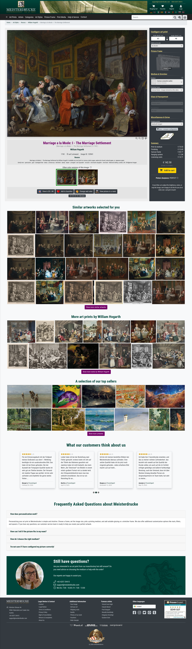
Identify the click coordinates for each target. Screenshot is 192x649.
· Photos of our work (76, 615)
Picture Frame (49, 17)
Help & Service (73, 17)
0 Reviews (81, 196)
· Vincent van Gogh (107, 604)
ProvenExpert (33, 483)
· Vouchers (73, 618)
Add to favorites (66, 191)
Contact (84, 17)
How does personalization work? (23, 514)
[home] (6, 17)
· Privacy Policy (42, 612)
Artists (20, 17)
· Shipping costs (74, 610)
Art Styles (39, 17)
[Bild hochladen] (184, 17)
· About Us (41, 620)
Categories (29, 17)
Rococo (23, 22)
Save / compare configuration (168, 129)
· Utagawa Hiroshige (107, 615)
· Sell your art (74, 607)
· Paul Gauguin (105, 610)
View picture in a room (107, 191)
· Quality (72, 612)
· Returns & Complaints (45, 618)
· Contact (41, 604)
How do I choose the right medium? (25, 539)
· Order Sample (74, 620)
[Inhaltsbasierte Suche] (179, 17)
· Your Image (73, 604)
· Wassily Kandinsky (107, 612)
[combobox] (167, 45)
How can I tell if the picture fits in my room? (28, 531)
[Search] (175, 17)
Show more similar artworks (96, 307)
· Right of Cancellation (44, 615)
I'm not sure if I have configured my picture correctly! (32, 546)
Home (8, 22)
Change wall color (85, 191)
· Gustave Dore (105, 618)
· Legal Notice (42, 607)
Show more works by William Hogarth (96, 372)
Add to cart (168, 170)
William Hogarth (33, 22)
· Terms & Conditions (44, 610)
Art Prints (13, 17)
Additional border (156, 43)
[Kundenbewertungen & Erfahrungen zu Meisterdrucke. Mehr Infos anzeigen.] (175, 609)
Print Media (61, 17)
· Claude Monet (106, 607)
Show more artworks (96, 434)
